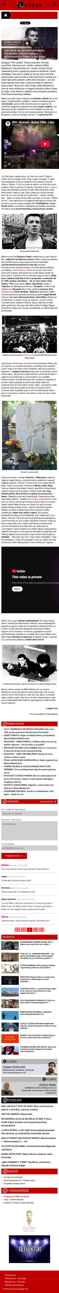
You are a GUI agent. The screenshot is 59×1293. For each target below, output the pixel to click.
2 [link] (29, 929)
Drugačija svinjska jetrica (14, 1183)
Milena (4, 917)
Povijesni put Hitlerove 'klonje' (16, 1196)
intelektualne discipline (22, 363)
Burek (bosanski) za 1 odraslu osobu (19, 1180)
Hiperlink (12, 1100)
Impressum (10, 1275)
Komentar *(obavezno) (11, 820)
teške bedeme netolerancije (25, 270)
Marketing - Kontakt (15, 1281)
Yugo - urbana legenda (13, 1199)
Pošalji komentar (14, 856)
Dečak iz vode (49, 187)
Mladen (5, 865)
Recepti (10, 1171)
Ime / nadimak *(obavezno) (13, 809)
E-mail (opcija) (7, 844)
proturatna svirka (28, 355)
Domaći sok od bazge (13, 1177)
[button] (4, 4)
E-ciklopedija (16, 1190)
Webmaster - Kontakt (15, 1278)
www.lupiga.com (21, 1289)
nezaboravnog (7, 292)
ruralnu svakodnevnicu (42, 499)
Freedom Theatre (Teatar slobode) (19, 1203)
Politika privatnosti (14, 1285)
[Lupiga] (29, 4)
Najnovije (8, 937)
